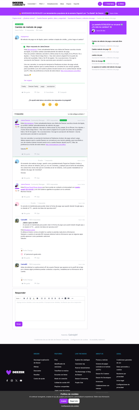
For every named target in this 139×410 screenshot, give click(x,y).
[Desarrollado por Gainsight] (69, 335)
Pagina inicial (17, 18)
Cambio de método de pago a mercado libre (107, 41)
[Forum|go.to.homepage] (19, 4)
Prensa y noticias (102, 360)
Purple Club (79, 382)
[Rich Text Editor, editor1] (50, 310)
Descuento (37, 371)
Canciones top (80, 364)
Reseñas (37, 375)
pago (42, 86)
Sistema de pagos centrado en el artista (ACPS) (103, 367)
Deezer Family (33, 86)
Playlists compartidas (61, 386)
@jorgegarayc (32, 49)
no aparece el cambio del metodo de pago (106, 67)
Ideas (62, 4)
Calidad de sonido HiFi (62, 382)
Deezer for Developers (103, 378)
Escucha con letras (60, 375)
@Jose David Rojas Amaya (33, 187)
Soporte (76, 4)
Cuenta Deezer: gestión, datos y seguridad (51, 18)
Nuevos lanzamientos (82, 368)
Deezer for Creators (102, 374)
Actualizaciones (52, 4)
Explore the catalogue (82, 360)
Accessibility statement (97, 339)
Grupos (68, 4)
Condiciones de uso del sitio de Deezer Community (51, 339)
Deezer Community (81, 379)
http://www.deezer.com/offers (71, 71)
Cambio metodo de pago (100, 49)
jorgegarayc (25, 36)
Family (24, 86)
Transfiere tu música (61, 371)
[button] (109, 4)
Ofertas (36, 367)
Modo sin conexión (60, 379)
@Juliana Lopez (29, 230)
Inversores (99, 381)
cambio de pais (97, 55)
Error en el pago (97, 61)
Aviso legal (120, 380)
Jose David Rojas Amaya (29, 160)
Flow (56, 360)
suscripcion (51, 86)
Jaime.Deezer (25, 120)
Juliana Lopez (25, 203)
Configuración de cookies (79, 339)
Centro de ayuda (39, 379)
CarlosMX (24, 220)
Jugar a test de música (62, 390)
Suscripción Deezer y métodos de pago (81, 18)
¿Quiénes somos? (29, 18)
